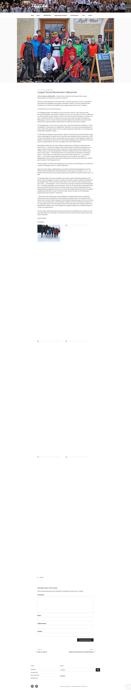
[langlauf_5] (48, 513)
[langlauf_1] (48, 233)
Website (39, 631)
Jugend (90, 15)
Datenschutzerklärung (65, 686)
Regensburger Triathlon (61, 15)
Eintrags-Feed (34, 672)
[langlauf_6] (77, 513)
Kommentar (41, 595)
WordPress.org (34, 678)
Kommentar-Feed (35, 675)
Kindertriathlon (74, 15)
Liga (83, 15)
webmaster (49, 89)
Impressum (62, 675)
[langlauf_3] (48, 397)
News (32, 15)
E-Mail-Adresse (42, 623)
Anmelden (33, 669)
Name (39, 615)
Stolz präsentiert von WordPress (79, 686)
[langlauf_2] (77, 282)
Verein (38, 15)
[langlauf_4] (77, 397)
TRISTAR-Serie (47, 15)
